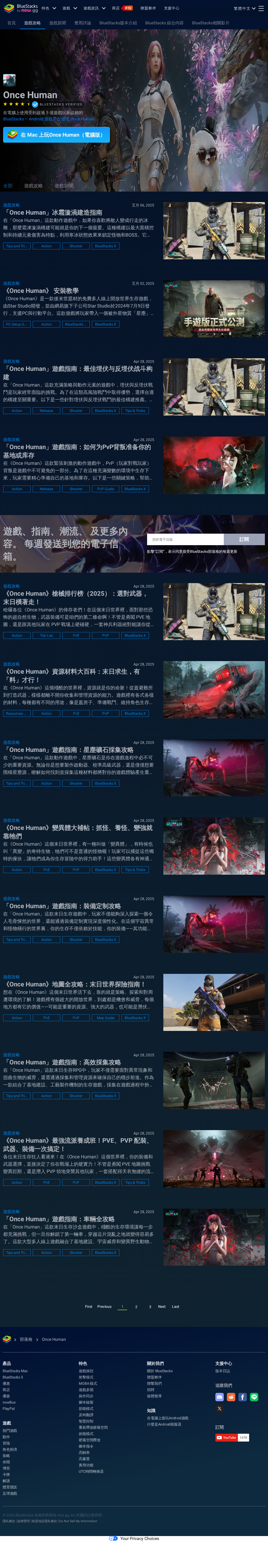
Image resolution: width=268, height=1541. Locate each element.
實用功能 (86, 1465)
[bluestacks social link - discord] (219, 1397)
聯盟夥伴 (148, 8)
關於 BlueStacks (159, 1371)
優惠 (6, 1383)
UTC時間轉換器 (91, 1471)
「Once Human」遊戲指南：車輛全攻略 (59, 1219)
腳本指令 (86, 1446)
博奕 (6, 1468)
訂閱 (244, 539)
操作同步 (86, 1396)
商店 (121, 8)
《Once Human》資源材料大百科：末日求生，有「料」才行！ (71, 676)
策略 (6, 1456)
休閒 (6, 1462)
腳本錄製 (86, 1402)
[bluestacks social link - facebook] (242, 1397)
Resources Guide (17, 713)
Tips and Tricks (17, 246)
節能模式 (86, 1408)
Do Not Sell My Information (78, 1521)
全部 (8, 185)
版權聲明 (23, 1521)
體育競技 (10, 1487)
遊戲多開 (86, 1390)
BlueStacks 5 (13, 1377)
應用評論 (82, 22)
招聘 (150, 1390)
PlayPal (9, 1408)
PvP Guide (105, 489)
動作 (6, 1437)
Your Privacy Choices (139, 1538)
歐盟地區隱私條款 (44, 1521)
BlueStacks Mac (15, 1371)
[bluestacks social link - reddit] (231, 1397)
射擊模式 (86, 1377)
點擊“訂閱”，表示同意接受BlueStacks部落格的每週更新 (192, 551)
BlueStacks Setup (76, 324)
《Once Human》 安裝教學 (41, 290)
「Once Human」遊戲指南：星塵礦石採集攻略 (68, 749)
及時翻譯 (86, 1415)
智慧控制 (86, 1421)
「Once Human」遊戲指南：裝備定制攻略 (62, 906)
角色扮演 (10, 1449)
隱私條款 (9, 1521)
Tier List (46, 635)
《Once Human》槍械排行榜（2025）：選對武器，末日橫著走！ (75, 598)
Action (46, 246)
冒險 (6, 1443)
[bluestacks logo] (21, 8)
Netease (46, 411)
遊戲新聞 (57, 22)
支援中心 (172, 8)
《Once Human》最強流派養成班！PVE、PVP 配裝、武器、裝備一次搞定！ (78, 1145)
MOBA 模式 (88, 1383)
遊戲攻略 (32, 22)
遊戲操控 (86, 1371)
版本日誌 (222, 1371)
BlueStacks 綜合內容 (164, 22)
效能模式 (86, 1434)
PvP (105, 635)
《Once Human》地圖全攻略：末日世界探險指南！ (74, 984)
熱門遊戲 (10, 1430)
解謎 (6, 1481)
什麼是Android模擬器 (164, 1424)
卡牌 (6, 1474)
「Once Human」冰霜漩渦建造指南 (52, 212)
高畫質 (84, 1459)
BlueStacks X (105, 246)
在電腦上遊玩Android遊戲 (167, 1418)
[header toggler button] (261, 8)
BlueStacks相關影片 (211, 22)
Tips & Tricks (135, 411)
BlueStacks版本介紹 (118, 22)
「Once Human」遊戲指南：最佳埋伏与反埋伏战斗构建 (78, 373)
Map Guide (105, 1018)
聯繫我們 (154, 1383)
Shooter (76, 246)
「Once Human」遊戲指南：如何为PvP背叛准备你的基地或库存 (77, 451)
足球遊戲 (10, 1493)
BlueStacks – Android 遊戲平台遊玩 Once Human (48, 118)
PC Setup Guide (17, 324)
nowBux (9, 1402)
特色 (45, 8)
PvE (76, 635)
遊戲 (66, 8)
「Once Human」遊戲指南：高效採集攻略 (62, 1062)
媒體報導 (154, 1396)
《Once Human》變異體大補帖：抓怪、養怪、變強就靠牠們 (78, 832)
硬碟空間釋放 (89, 1440)
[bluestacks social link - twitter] (219, 1408)
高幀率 (84, 1452)
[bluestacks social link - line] (254, 1397)
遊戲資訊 (91, 8)
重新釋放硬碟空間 (93, 1427)
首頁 (11, 22)
